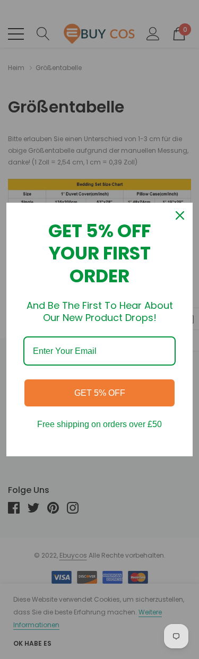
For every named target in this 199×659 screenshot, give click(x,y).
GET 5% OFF (99, 392)
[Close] (180, 215)
